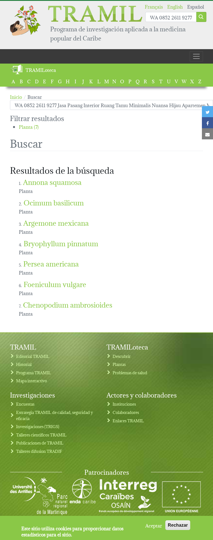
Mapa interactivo (31, 380)
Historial (24, 364)
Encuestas (25, 404)
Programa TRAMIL (33, 372)
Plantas (119, 364)
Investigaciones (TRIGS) (37, 426)
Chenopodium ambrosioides (67, 304)
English (175, 6)
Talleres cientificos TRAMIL (41, 434)
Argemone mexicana (56, 222)
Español (195, 6)
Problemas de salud (130, 372)
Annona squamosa (52, 181)
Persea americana (51, 263)
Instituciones (124, 404)
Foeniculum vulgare (55, 283)
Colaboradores (126, 412)
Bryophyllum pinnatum (61, 242)
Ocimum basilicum (54, 202)
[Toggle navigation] (196, 56)
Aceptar (153, 525)
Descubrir (122, 356)
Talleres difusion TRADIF (39, 451)
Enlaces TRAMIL (128, 420)
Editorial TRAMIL (32, 356)
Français (154, 6)
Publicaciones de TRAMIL (40, 442)
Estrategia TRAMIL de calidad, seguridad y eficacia (54, 415)
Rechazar (178, 525)
